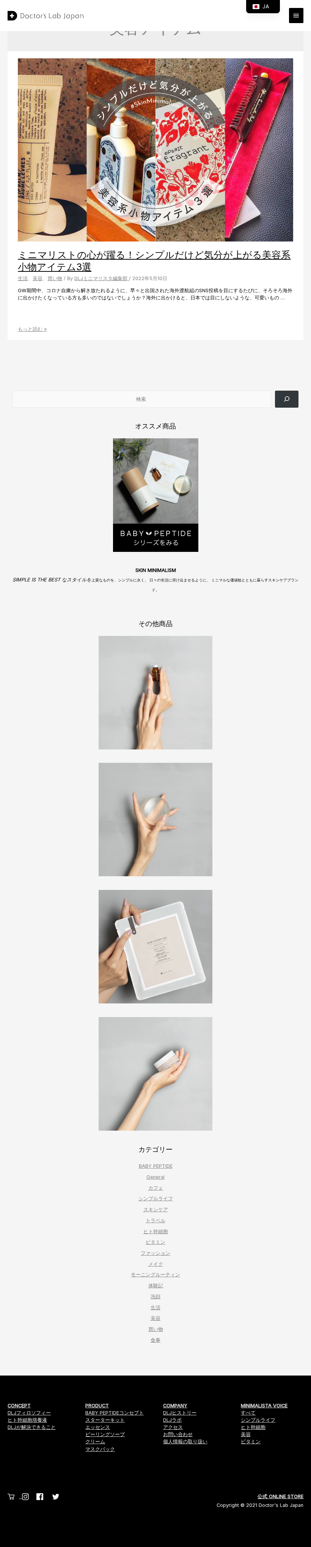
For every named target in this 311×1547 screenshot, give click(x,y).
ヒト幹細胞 (155, 1231)
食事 (155, 1340)
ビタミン (155, 1242)
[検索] (286, 399)
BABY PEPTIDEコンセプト (114, 1413)
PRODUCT (97, 1405)
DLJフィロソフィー (29, 1413)
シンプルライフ (155, 1198)
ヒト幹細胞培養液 (27, 1420)
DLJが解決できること (32, 1427)
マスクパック (100, 1449)
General (155, 1177)
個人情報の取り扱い (185, 1441)
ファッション (155, 1253)
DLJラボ (172, 1420)
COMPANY (175, 1405)
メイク (155, 1264)
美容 (37, 278)
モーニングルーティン (155, 1274)
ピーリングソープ (105, 1434)
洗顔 (155, 1296)
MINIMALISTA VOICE (264, 1405)
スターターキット (105, 1420)
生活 (23, 278)
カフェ (155, 1188)
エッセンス (97, 1427)
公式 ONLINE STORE (280, 1496)
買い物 (54, 278)
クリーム (95, 1441)
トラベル (155, 1220)
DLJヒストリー (179, 1413)
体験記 (155, 1285)
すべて (248, 1413)
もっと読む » (32, 329)
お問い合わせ (178, 1434)
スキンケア (155, 1209)
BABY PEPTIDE (156, 1166)
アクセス (173, 1427)
